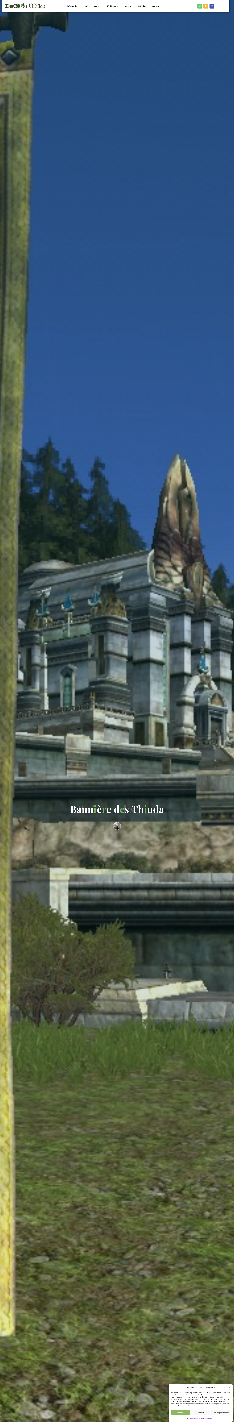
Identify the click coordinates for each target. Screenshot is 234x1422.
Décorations (73, 6)
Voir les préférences (221, 1413)
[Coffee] (205, 6)
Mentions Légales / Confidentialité (199, 1418)
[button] (229, 1387)
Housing (128, 6)
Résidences (112, 6)
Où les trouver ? (92, 6)
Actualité (142, 6)
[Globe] (212, 6)
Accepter (180, 1413)
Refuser (201, 1413)
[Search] (199, 6)
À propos (156, 6)
